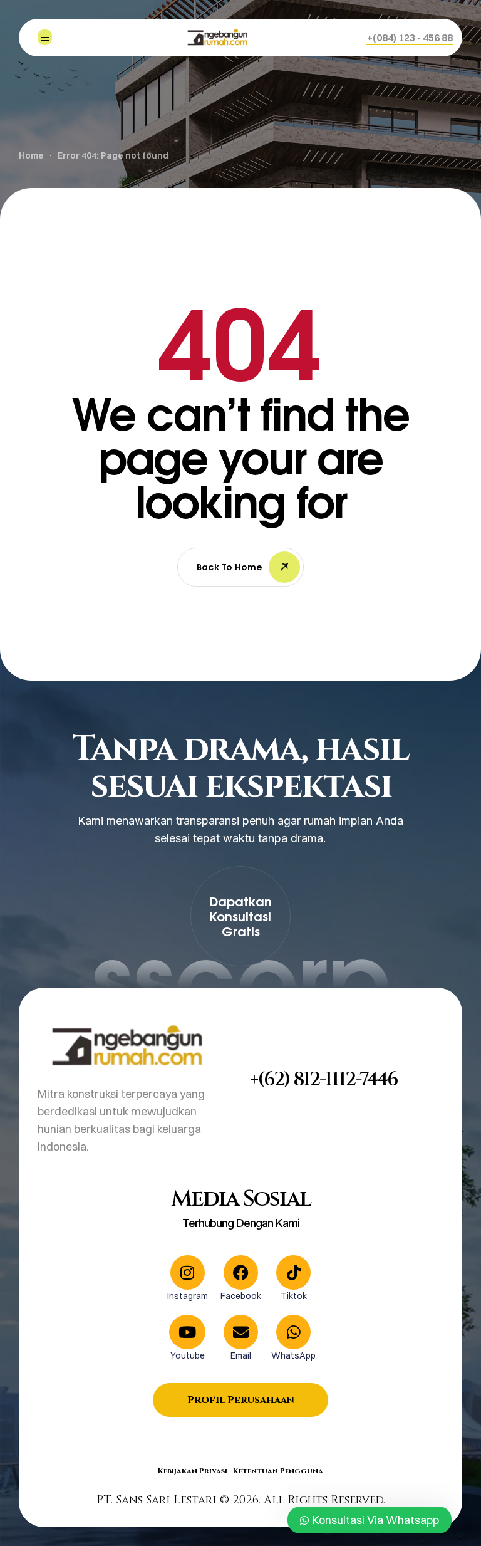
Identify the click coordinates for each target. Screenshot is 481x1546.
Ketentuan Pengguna (278, 1471)
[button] (410, 37)
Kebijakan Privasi (192, 1471)
